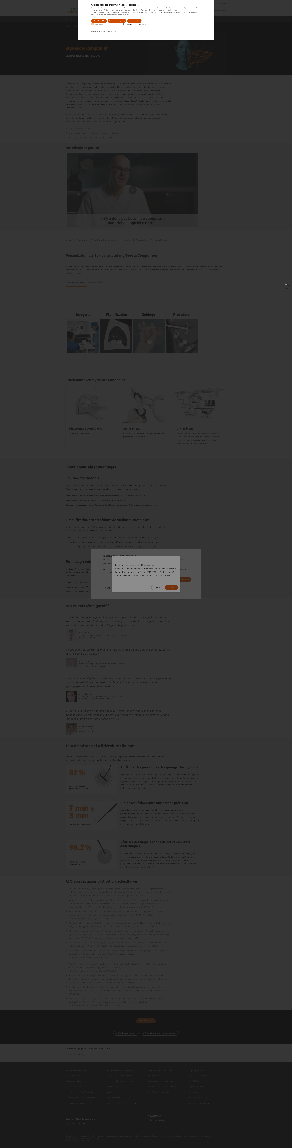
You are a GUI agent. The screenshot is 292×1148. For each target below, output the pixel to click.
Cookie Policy (172, 10)
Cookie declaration (98, 31)
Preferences (114, 24)
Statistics (128, 24)
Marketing (142, 24)
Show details (111, 31)
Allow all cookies (99, 21)
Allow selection (134, 21)
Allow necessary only (117, 21)
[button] (288, 286)
